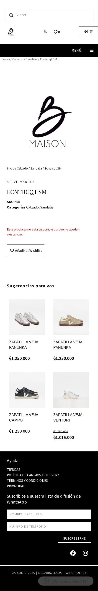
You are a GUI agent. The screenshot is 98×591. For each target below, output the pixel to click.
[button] (92, 50)
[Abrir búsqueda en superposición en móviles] (49, 15)
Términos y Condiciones (27, 480)
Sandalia (31, 59)
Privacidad (16, 486)
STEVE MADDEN (21, 182)
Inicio (6, 59)
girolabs (79, 573)
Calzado (17, 59)
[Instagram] (85, 553)
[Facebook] (73, 553)
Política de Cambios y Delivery (33, 475)
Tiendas (13, 469)
